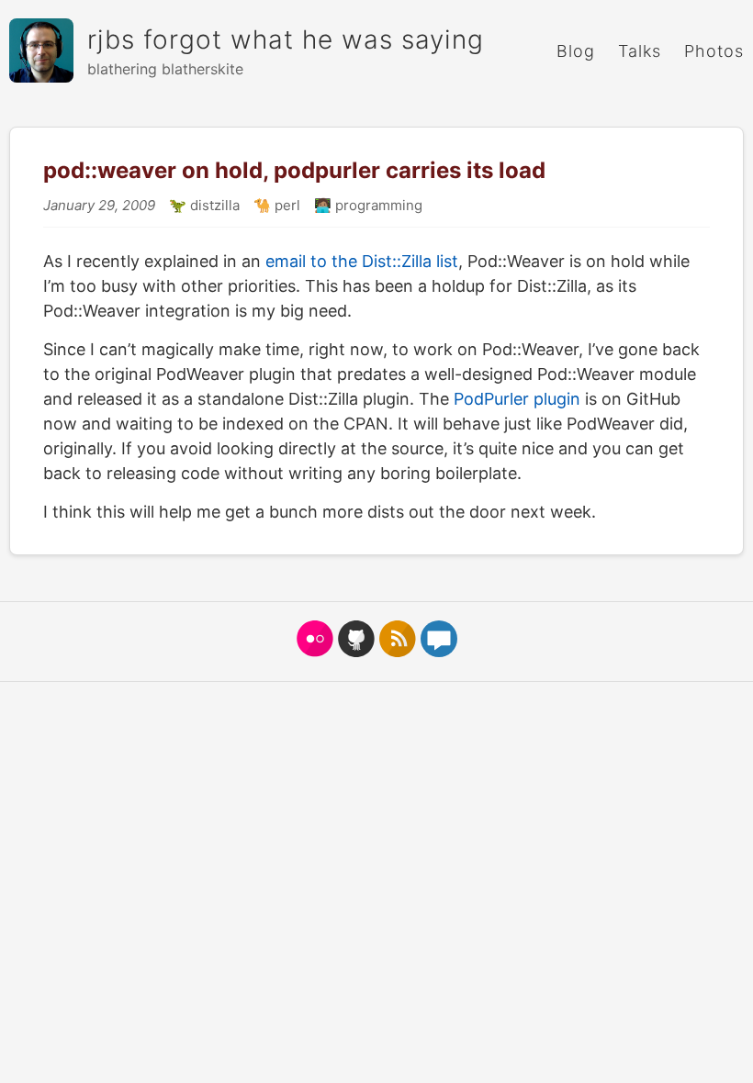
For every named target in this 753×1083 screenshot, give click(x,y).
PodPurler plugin (517, 398)
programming (377, 205)
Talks (639, 51)
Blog (575, 51)
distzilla (213, 205)
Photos (714, 51)
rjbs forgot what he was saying (285, 39)
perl (285, 205)
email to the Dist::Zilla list (361, 261)
